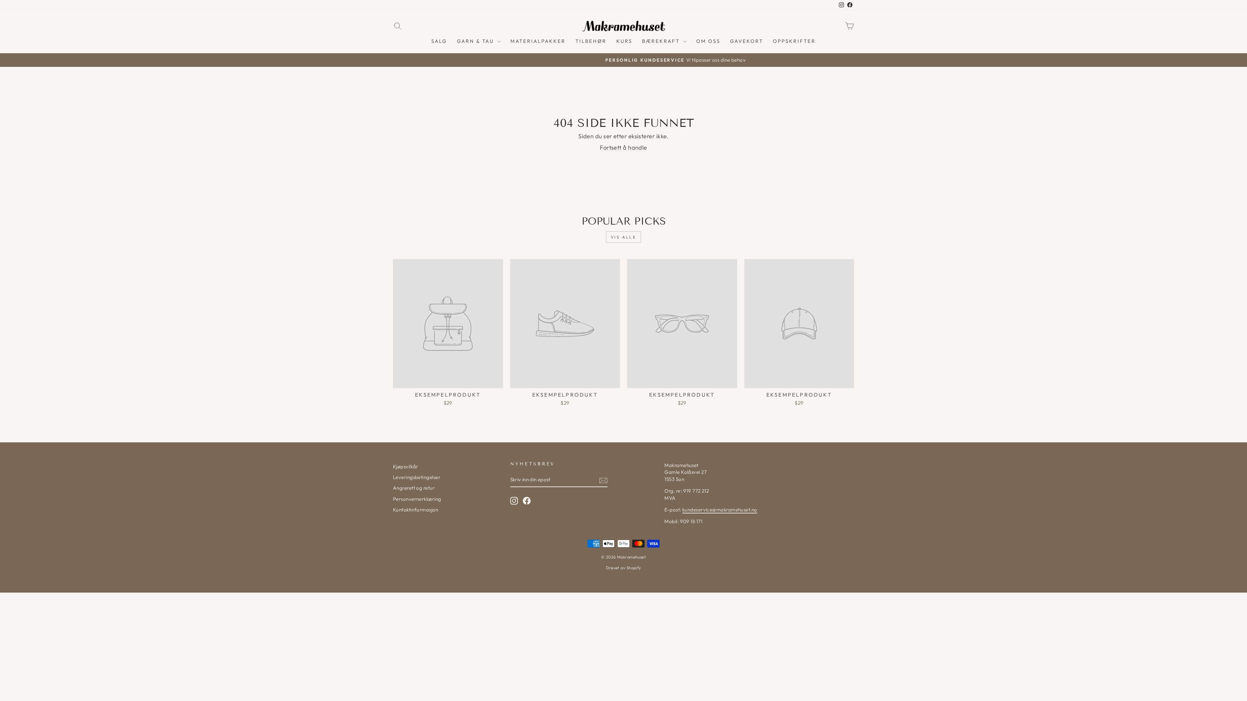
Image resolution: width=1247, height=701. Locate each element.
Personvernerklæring (417, 499)
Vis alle (623, 237)
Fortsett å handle (623, 147)
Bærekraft (662, 41)
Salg (439, 41)
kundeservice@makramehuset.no (719, 510)
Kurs (624, 41)
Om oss (708, 41)
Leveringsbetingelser (416, 477)
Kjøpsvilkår (405, 466)
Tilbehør (591, 41)
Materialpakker (538, 41)
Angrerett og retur (414, 488)
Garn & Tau (476, 41)
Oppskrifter (794, 41)
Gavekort (746, 41)
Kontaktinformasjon (415, 510)
